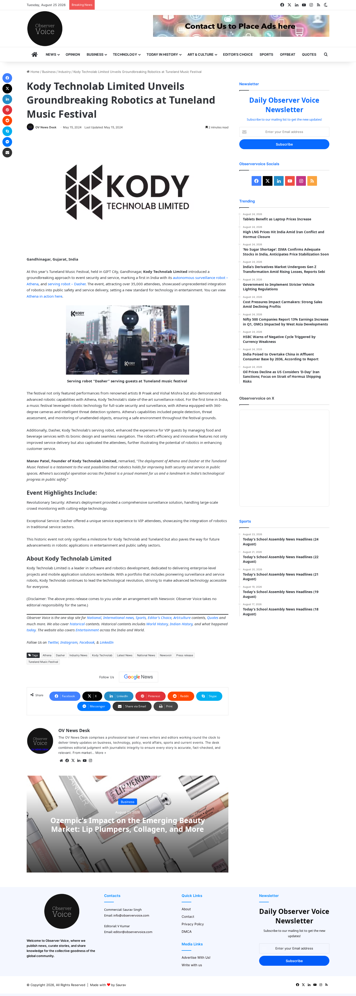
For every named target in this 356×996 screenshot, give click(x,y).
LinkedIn (107, 642)
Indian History (181, 623)
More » (100, 753)
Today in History (162, 54)
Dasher (60, 655)
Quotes (309, 54)
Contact (188, 917)
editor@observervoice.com (132, 932)
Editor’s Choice (238, 54)
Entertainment (87, 629)
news (130, 617)
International (114, 617)
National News (146, 655)
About (186, 909)
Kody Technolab (102, 655)
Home (34, 72)
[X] (73, 761)
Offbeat (287, 54)
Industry (64, 72)
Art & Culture (200, 54)
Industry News (78, 655)
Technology (125, 54)
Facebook (86, 642)
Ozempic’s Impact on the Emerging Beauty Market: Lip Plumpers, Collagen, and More (127, 824)
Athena (47, 655)
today (31, 629)
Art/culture (182, 617)
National (94, 617)
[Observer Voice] (45, 28)
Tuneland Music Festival (43, 662)
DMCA (187, 932)
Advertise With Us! (196, 957)
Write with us (192, 965)
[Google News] (138, 677)
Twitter (53, 642)
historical (77, 623)
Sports (266, 54)
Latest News (124, 655)
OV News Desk (45, 127)
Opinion (73, 54)
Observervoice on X (256, 398)
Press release (184, 655)
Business (95, 54)
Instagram (68, 642)
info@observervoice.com (131, 915)
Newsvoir (166, 655)
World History (157, 623)
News (51, 54)
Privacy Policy (193, 924)
